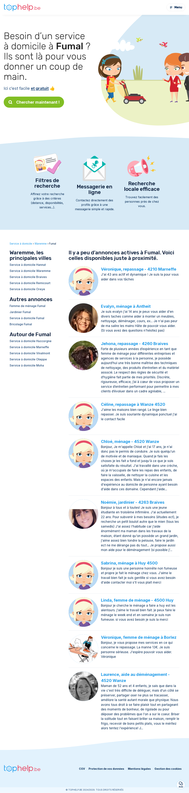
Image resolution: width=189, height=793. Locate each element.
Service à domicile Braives (28, 277)
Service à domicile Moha (27, 365)
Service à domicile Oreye (27, 289)
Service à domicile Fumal (27, 318)
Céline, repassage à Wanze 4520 (133, 404)
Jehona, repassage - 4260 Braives (134, 343)
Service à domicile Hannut (28, 265)
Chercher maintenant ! (38, 102)
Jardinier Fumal (20, 312)
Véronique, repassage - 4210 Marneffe (138, 269)
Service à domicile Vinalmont (30, 353)
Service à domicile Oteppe (28, 359)
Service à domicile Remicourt (30, 283)
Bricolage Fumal (21, 324)
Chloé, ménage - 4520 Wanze (130, 441)
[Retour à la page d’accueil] (22, 7)
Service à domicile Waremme (30, 271)
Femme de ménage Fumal (27, 306)
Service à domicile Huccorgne (30, 341)
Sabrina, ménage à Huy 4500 (129, 563)
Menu (178, 7)
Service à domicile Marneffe (29, 347)
